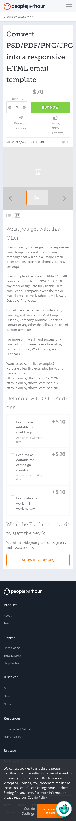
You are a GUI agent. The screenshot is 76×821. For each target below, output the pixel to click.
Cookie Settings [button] (28, 811)
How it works (12, 648)
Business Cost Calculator (19, 729)
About (8, 616)
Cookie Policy (37, 797)
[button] (68, 6)
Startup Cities (12, 737)
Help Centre (11, 663)
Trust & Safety (12, 655)
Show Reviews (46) (38, 559)
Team (7, 623)
